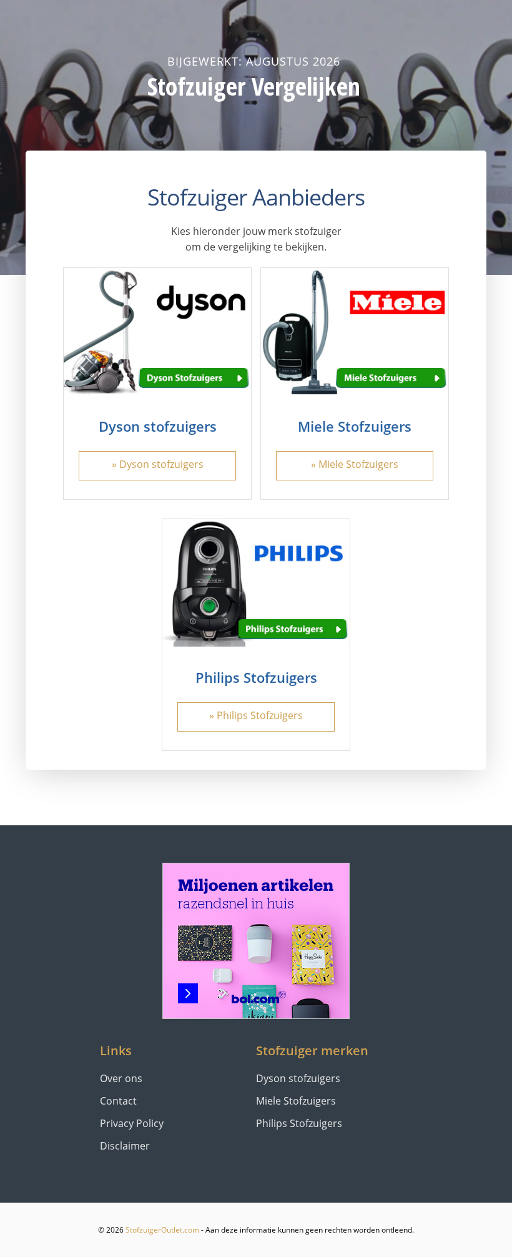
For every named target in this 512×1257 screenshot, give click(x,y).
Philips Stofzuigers (256, 677)
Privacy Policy (132, 1123)
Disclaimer (125, 1146)
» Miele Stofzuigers (354, 464)
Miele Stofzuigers (354, 426)
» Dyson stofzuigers (158, 464)
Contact (118, 1101)
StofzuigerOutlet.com (162, 1230)
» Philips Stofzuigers (256, 715)
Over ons (121, 1078)
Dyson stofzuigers (158, 426)
